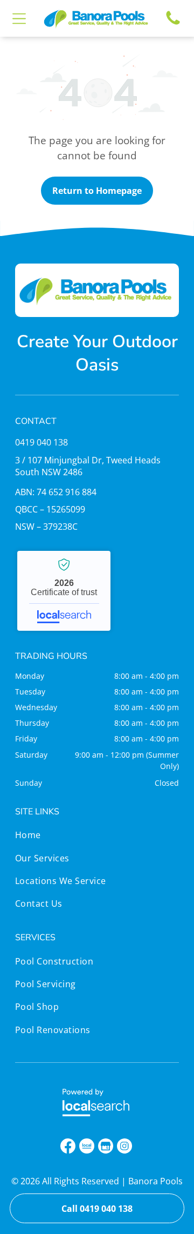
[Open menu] (19, 18)
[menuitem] (60, 837)
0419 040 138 (41, 442)
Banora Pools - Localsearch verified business (63, 591)
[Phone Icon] (173, 24)
